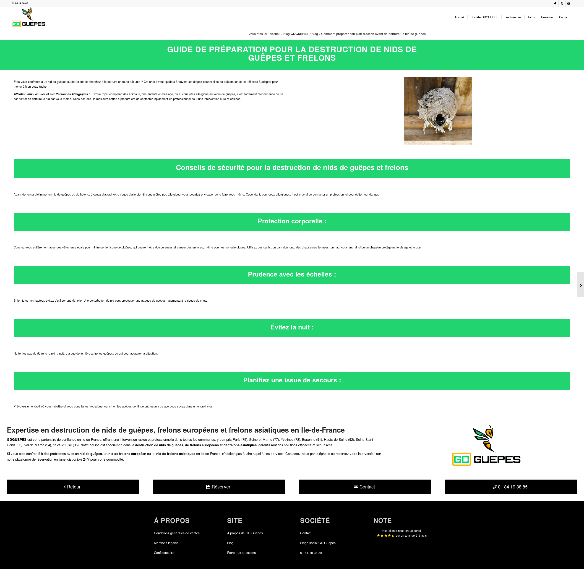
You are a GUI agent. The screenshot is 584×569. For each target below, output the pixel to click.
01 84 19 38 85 (20, 3)
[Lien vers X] (562, 3)
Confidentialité (164, 552)
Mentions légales (166, 542)
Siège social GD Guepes (318, 542)
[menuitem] (459, 17)
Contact (305, 533)
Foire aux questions (241, 552)
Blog (295, 33)
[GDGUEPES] (28, 17)
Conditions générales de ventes (177, 533)
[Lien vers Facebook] (555, 3)
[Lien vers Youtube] (569, 3)
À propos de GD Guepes (245, 533)
